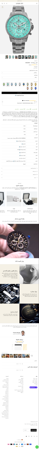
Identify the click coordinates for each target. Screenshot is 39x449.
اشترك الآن (25, 230)
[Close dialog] (36, 219)
